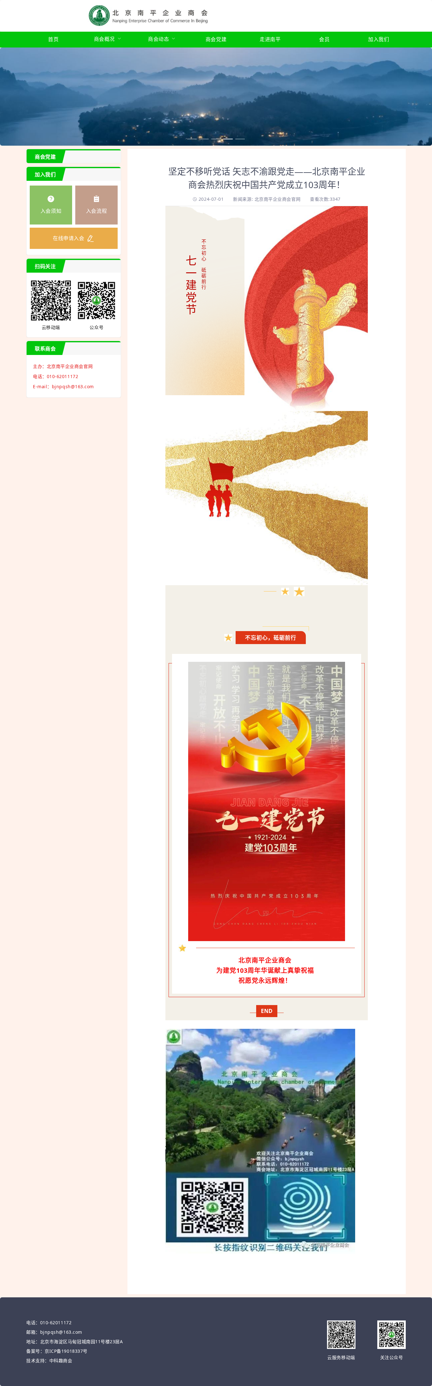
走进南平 (270, 39)
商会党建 (216, 39)
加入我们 (378, 39)
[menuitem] (53, 39)
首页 (53, 39)
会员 (324, 39)
